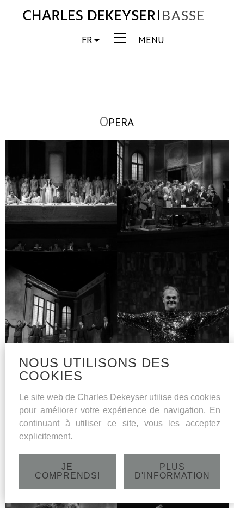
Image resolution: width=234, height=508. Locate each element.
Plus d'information (172, 471)
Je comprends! (67, 471)
